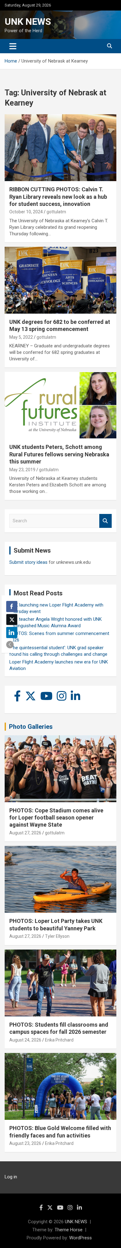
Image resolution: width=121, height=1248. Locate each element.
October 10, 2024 (26, 211)
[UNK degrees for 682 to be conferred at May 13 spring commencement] (60, 280)
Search (105, 521)
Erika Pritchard (59, 1039)
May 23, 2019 (22, 469)
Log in (11, 1177)
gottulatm (56, 211)
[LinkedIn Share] (11, 632)
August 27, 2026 (25, 832)
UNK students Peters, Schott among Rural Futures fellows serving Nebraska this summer (59, 454)
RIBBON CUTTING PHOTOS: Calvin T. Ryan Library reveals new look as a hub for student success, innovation (58, 196)
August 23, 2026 (25, 1143)
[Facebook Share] (11, 606)
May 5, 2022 (21, 337)
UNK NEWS (28, 21)
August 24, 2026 (25, 1039)
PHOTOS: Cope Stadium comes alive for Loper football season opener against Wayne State (56, 817)
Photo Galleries (31, 726)
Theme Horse (69, 1230)
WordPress (80, 1238)
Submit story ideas (28, 562)
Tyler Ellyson (57, 936)
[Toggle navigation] (13, 46)
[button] (10, 644)
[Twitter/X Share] (11, 619)
